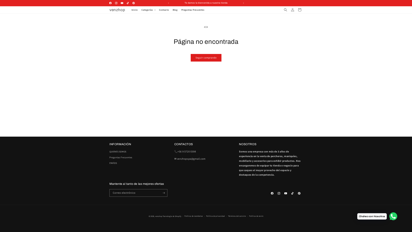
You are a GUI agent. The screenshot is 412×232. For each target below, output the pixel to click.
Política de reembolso (193, 216)
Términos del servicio (237, 216)
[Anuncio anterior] (168, 3)
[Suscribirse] (163, 193)
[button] (148, 9)
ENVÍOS (113, 163)
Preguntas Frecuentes (120, 157)
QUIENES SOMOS (117, 151)
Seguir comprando (206, 57)
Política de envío (256, 216)
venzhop (158, 216)
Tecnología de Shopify (172, 216)
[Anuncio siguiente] (243, 3)
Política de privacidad (215, 216)
